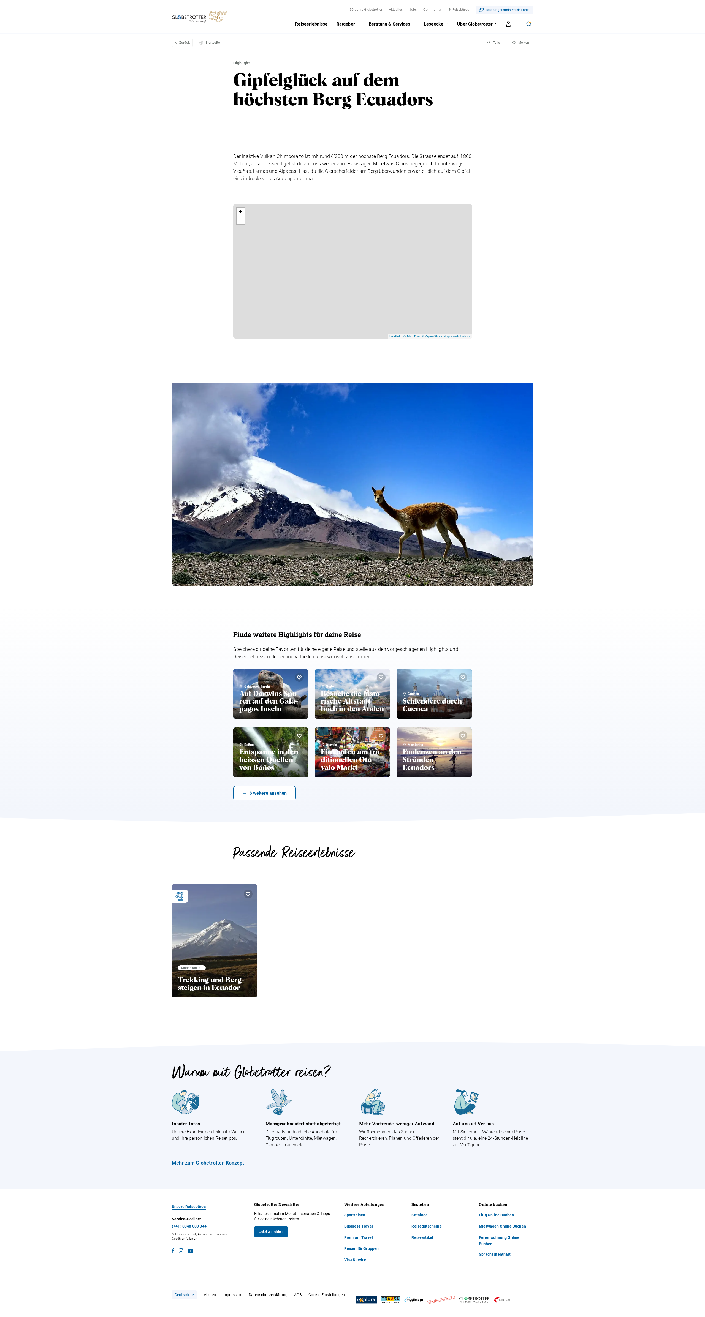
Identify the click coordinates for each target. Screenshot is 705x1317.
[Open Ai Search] (528, 24)
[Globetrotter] (474, 1300)
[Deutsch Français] (184, 1294)
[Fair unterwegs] (441, 1300)
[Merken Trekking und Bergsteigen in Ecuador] (248, 894)
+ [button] (241, 211)
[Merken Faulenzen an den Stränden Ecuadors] (463, 735)
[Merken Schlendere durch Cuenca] (463, 677)
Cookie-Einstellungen (326, 1295)
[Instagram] (181, 1252)
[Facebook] (173, 1252)
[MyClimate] (413, 1300)
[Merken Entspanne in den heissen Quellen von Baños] (299, 735)
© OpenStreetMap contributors (446, 336)
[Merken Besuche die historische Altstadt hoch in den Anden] (381, 677)
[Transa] (390, 1299)
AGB (298, 1295)
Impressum (232, 1295)
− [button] (241, 220)
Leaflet (394, 336)
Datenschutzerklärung (268, 1295)
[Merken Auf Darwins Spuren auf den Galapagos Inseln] (299, 677)
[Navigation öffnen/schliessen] (511, 24)
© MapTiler (412, 336)
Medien (209, 1295)
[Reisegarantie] (503, 1300)
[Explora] (366, 1300)
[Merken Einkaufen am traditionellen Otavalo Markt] (381, 735)
